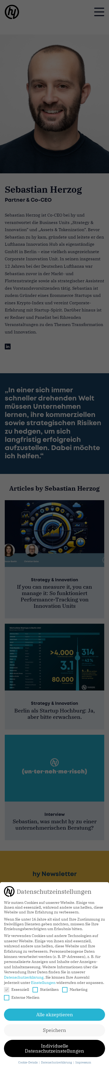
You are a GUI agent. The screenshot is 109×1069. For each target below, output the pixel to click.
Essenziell (20, 989)
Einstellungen (43, 982)
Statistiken (49, 989)
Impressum (83, 1062)
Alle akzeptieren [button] (54, 1014)
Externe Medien (25, 997)
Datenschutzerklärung (24, 977)
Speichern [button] (54, 1030)
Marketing (79, 989)
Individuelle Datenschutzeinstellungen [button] (54, 1048)
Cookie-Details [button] (28, 1062)
